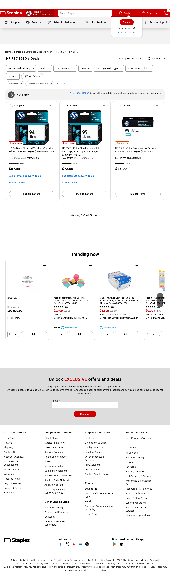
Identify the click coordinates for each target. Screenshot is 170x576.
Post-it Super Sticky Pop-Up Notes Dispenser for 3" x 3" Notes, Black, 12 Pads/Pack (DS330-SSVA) (71, 301)
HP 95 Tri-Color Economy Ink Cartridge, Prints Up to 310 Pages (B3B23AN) (137, 150)
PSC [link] (62, 52)
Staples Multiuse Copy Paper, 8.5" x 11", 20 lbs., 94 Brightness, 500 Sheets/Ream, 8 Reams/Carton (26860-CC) (119, 301)
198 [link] (66, 307)
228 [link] (158, 307)
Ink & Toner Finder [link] (79, 93)
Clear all (60, 83)
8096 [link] (22, 164)
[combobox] (85, 13)
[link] (40, 13)
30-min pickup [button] (17, 182)
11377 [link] (113, 307)
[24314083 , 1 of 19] (27, 282)
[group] (27, 299)
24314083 (12, 298)
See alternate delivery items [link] (25, 176)
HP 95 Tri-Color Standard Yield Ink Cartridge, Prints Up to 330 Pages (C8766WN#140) (80, 152)
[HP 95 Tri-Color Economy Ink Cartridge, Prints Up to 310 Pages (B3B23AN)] (138, 127)
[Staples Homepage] (11, 13)
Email (56, 401)
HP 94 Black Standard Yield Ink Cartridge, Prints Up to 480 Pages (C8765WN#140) (31, 150)
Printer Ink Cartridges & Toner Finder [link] (33, 52)
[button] (109, 13)
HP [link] (56, 52)
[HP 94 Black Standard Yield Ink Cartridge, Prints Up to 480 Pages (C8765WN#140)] (31, 127)
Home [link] (8, 52)
